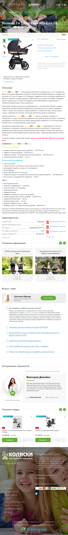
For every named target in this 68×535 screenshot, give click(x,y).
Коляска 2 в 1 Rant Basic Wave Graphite (47, 430)
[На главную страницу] (33, 4)
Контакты (8, 512)
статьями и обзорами (31, 312)
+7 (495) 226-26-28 (34, 397)
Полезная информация (13, 509)
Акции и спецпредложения (15, 502)
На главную (9, 488)
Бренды (7, 498)
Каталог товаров (11, 495)
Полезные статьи (17, 279)
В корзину (9, 440)
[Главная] (3, 19)
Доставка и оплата (12, 492)
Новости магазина (12, 505)
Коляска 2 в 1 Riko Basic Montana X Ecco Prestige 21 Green (16, 431)
